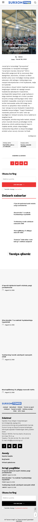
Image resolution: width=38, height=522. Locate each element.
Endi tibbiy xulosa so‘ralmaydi (8, 145)
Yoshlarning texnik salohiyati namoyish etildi (23, 222)
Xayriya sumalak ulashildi (26, 145)
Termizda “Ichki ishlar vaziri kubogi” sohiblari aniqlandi (23, 240)
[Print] (21, 163)
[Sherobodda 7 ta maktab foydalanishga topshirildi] (7, 213)
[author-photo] (3, 290)
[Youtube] (20, 446)
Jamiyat (19, 40)
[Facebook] (12, 163)
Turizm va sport (29, 407)
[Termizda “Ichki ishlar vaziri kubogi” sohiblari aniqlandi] (7, 240)
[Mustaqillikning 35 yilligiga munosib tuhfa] (7, 231)
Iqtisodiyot (12, 407)
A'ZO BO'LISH (18, 184)
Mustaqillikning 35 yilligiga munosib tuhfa (23, 231)
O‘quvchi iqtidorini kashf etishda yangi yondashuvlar (24, 204)
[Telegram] (26, 163)
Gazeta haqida (7, 456)
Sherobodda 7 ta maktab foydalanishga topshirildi (22, 213)
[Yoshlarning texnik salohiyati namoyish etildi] (7, 222)
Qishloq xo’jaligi (28, 409)
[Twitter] (17, 163)
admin (20, 57)
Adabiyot (7, 409)
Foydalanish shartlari (21, 508)
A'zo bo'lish (18, 189)
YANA (15, 411)
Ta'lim (4, 482)
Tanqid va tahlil (16, 409)
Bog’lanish (5, 459)
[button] (35, 2)
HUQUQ (20, 407)
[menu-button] (3, 2)
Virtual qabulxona (8, 462)
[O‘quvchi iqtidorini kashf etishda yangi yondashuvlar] (7, 204)
